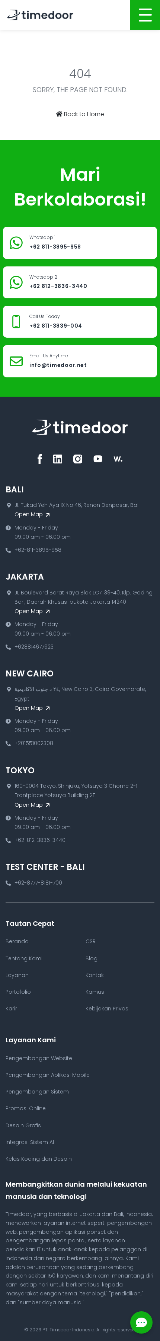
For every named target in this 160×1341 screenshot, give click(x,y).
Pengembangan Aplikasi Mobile (48, 1075)
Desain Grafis (23, 1125)
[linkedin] (57, 459)
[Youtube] (97, 459)
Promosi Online (26, 1108)
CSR (91, 941)
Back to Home (83, 114)
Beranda (17, 941)
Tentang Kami (24, 958)
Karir (11, 1008)
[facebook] (40, 459)
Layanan (17, 975)
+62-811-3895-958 (38, 550)
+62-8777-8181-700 (38, 882)
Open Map (29, 514)
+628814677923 (34, 646)
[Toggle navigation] (145, 15)
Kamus (95, 992)
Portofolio (18, 992)
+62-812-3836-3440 (40, 840)
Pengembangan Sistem (37, 1091)
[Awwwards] (117, 459)
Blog (91, 958)
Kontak (95, 975)
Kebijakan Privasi (107, 1008)
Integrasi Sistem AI (30, 1142)
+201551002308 (34, 743)
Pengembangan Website (39, 1058)
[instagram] (77, 459)
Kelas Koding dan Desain (39, 1159)
